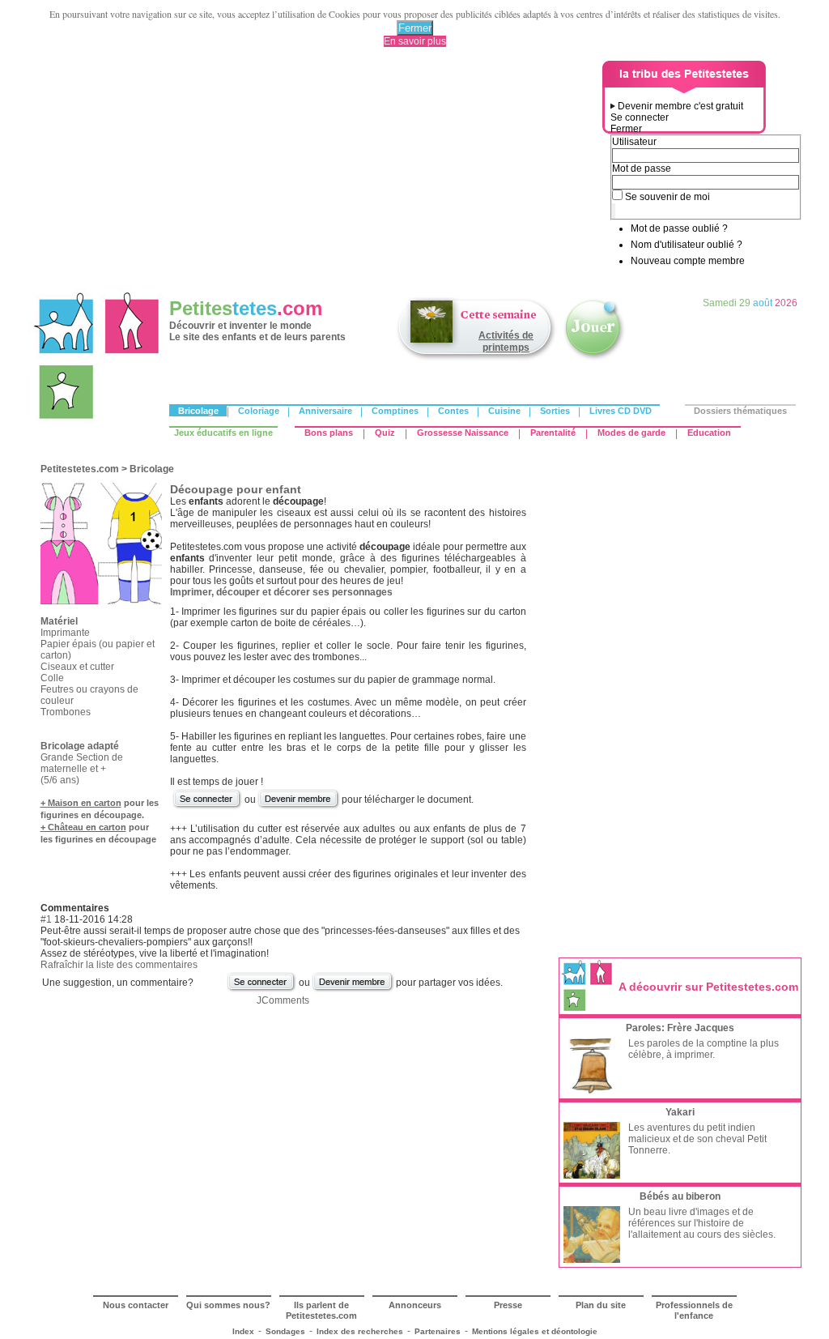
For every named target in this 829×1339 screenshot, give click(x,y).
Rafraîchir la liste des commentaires (119, 964)
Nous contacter (135, 1305)
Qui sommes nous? (228, 1305)
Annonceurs (415, 1305)
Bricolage (198, 411)
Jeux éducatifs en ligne (223, 432)
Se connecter (639, 117)
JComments (283, 1000)
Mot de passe (641, 168)
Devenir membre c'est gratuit (680, 106)
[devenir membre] (298, 806)
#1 (46, 919)
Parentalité (553, 432)
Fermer (415, 28)
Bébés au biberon (680, 1196)
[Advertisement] (318, 174)
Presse (508, 1305)
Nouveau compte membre (688, 261)
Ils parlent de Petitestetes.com (321, 1310)
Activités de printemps (506, 341)
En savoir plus (415, 41)
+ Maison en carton (80, 803)
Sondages (285, 1331)
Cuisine (504, 411)
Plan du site (601, 1305)
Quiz (385, 432)
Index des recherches (360, 1331)
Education (709, 432)
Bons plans (328, 432)
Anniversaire (325, 411)
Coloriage (258, 411)
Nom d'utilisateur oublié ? (686, 244)
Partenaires (437, 1331)
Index (243, 1331)
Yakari (680, 1112)
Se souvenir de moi (667, 197)
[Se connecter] (207, 806)
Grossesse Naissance (462, 432)
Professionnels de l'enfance (694, 1310)
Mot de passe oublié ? (679, 228)
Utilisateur (634, 141)
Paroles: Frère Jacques (680, 1028)
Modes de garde (631, 432)
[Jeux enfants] (594, 359)
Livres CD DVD (620, 411)
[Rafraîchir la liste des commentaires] (113, 908)
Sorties (555, 411)
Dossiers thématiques (740, 411)
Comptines (395, 411)
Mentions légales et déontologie (534, 1331)
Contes (453, 411)
